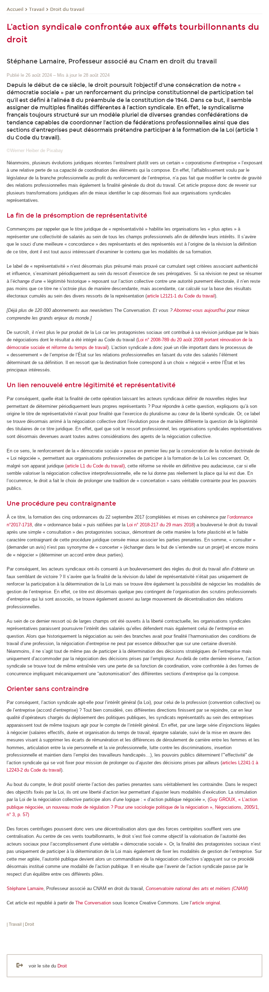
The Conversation (93, 902)
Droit (62, 966)
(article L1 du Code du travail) (95, 465)
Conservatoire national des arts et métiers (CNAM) (197, 888)
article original (206, 902)
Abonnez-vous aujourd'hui (200, 310)
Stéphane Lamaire (25, 888)
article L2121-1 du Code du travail (181, 296)
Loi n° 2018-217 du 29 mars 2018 (160, 524)
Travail (36, 9)
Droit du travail (67, 9)
